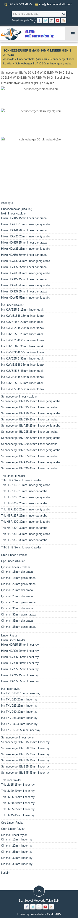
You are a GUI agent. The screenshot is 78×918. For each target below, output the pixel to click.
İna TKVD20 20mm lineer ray (19, 699)
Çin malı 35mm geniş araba (18, 626)
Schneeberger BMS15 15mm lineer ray (25, 742)
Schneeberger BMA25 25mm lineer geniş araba (30, 425)
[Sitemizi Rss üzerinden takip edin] (63, 20)
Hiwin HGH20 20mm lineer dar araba (24, 230)
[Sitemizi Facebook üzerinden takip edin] (39, 20)
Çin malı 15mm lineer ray (16, 839)
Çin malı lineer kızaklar (15, 567)
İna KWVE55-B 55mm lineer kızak (22, 389)
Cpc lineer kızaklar (12, 561)
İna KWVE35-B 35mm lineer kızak (22, 364)
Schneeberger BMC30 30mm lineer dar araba (29, 444)
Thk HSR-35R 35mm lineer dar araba (24, 540)
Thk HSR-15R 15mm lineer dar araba (24, 491)
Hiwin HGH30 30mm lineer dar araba (24, 254)
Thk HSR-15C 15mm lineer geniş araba (25, 485)
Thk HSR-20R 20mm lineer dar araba (24, 503)
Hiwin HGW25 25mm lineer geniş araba (25, 248)
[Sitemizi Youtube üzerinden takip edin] (57, 20)
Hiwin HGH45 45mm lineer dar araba (24, 279)
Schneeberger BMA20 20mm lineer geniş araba (30, 413)
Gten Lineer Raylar (12, 828)
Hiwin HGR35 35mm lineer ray (20, 669)
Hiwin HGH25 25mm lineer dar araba (24, 242)
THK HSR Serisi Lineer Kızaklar (21, 480)
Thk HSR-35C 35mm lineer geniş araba (25, 534)
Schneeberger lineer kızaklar (19, 396)
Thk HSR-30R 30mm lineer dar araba (24, 527)
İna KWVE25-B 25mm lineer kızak (22, 340)
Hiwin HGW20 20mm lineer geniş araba (25, 236)
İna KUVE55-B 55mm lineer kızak (22, 383)
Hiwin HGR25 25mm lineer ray (20, 657)
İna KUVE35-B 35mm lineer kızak (22, 358)
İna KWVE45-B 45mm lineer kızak (22, 377)
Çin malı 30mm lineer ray (16, 857)
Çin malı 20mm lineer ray (16, 845)
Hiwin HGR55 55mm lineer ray (20, 681)
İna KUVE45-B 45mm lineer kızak (22, 370)
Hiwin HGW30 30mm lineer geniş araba (25, 261)
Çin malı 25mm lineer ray (16, 851)
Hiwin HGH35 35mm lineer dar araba (24, 267)
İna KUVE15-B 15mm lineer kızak (22, 309)
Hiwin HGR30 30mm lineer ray (20, 663)
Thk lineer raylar (11, 780)
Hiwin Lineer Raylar (13, 640)
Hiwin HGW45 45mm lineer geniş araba (25, 285)
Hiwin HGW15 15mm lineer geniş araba (25, 224)
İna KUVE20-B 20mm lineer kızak (22, 321)
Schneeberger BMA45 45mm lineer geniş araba (30, 462)
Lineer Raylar (9, 635)
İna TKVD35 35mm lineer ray (19, 717)
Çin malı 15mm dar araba (17, 571)
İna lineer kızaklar (12, 305)
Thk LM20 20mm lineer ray (18, 790)
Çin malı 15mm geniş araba (18, 577)
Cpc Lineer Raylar (12, 822)
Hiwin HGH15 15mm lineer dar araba (24, 218)
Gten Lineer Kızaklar (14, 555)
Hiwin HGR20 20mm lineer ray (20, 650)
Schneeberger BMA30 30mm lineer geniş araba (30, 437)
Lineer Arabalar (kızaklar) (32, 59)
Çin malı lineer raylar (14, 835)
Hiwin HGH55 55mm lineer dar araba (24, 291)
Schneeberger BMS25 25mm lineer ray (25, 754)
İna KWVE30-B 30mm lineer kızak (22, 352)
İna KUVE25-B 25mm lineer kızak (22, 334)
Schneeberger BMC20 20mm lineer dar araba (29, 419)
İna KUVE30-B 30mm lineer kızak (22, 346)
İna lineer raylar (10, 688)
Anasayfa (8, 59)
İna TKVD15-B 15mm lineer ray (20, 693)
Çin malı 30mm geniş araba (18, 614)
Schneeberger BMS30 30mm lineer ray (25, 760)
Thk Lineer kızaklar (13, 475)
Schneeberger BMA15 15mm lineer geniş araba (30, 401)
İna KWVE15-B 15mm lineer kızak (22, 315)
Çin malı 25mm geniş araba (18, 602)
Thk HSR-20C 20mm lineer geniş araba (25, 497)
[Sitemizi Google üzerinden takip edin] (51, 20)
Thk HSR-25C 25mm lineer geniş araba (25, 509)
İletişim (5, 872)
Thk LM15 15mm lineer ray (18, 784)
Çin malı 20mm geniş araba (18, 584)
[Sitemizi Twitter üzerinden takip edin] (45, 20)
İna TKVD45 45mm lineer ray (19, 724)
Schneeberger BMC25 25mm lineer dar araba (29, 431)
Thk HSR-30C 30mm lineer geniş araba (25, 521)
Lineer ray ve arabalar (30, 914)
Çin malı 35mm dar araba (17, 620)
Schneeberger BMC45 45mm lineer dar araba (29, 468)
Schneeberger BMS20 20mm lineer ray (25, 748)
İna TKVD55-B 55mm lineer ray (20, 730)
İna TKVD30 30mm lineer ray (19, 711)
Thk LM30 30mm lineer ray (18, 803)
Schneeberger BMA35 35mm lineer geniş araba (30, 450)
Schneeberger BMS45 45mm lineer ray (25, 772)
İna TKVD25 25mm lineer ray (19, 705)
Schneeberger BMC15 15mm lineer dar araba (29, 407)
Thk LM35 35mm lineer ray (18, 809)
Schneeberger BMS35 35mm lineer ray (25, 766)
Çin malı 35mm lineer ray (16, 864)
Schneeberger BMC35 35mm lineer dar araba (29, 456)
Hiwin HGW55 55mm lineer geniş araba (25, 297)
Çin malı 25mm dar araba (17, 596)
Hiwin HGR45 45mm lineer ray (20, 675)
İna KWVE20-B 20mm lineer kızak (22, 328)
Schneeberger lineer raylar (17, 737)
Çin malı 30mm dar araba (17, 608)
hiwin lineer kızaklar (13, 213)
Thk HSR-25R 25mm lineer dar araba (24, 515)
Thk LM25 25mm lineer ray (18, 797)
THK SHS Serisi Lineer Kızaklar (21, 547)
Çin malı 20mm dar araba (17, 590)
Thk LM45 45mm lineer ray (18, 815)
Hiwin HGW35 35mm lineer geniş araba (25, 273)
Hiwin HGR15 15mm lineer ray (20, 644)
